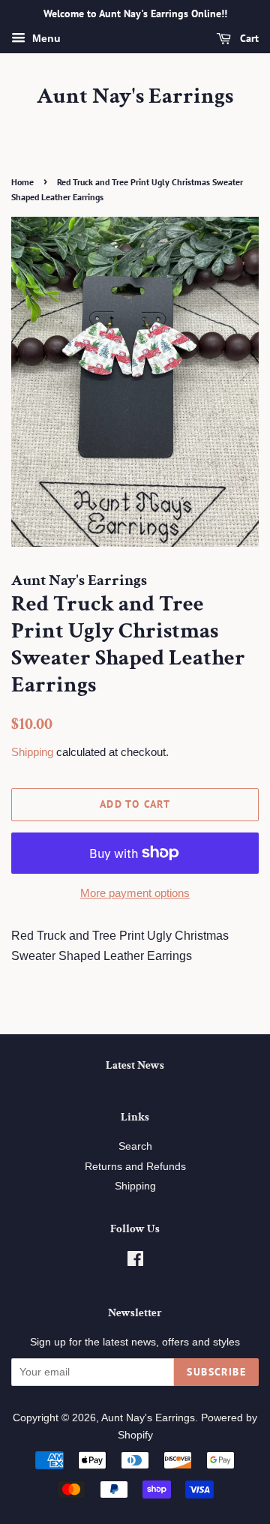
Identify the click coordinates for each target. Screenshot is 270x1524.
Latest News (135, 1065)
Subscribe (216, 1371)
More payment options (135, 892)
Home (22, 182)
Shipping (32, 752)
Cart (248, 38)
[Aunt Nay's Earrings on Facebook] (135, 1262)
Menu (45, 38)
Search (135, 1146)
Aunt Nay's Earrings (135, 96)
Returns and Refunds (135, 1166)
